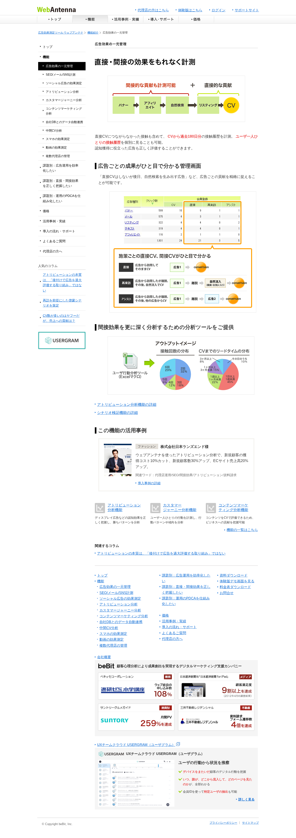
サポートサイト (247, 10)
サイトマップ (250, 822)
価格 (197, 19)
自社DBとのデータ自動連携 (64, 122)
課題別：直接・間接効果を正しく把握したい (60, 183)
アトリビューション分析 (62, 91)
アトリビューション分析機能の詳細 (126, 405)
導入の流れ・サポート (59, 231)
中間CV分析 (54, 130)
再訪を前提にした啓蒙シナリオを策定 (62, 302)
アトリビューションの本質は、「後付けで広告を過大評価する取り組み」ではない (62, 282)
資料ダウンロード (233, 575)
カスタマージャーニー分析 (64, 100)
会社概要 (104, 657)
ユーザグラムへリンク (176, 779)
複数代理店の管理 (58, 156)
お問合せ (227, 593)
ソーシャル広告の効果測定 (64, 83)
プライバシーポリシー (223, 822)
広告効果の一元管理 (59, 66)
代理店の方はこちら (153, 10)
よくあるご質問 (54, 241)
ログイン (218, 10)
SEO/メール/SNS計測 (60, 74)
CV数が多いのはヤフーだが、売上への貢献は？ (61, 318)
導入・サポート (161, 19)
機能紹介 (93, 32)
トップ (54, 19)
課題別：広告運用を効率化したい (60, 168)
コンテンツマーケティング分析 (64, 111)
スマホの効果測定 (58, 139)
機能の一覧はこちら (242, 530)
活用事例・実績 (125, 19)
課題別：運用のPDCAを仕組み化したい (62, 198)
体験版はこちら (190, 10)
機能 (90, 19)
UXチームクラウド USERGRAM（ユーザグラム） (136, 745)
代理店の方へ (52, 251)
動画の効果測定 (56, 147)
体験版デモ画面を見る (237, 581)
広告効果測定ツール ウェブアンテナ (60, 32)
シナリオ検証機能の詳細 (117, 413)
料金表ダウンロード (235, 587)
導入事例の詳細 (149, 483)
